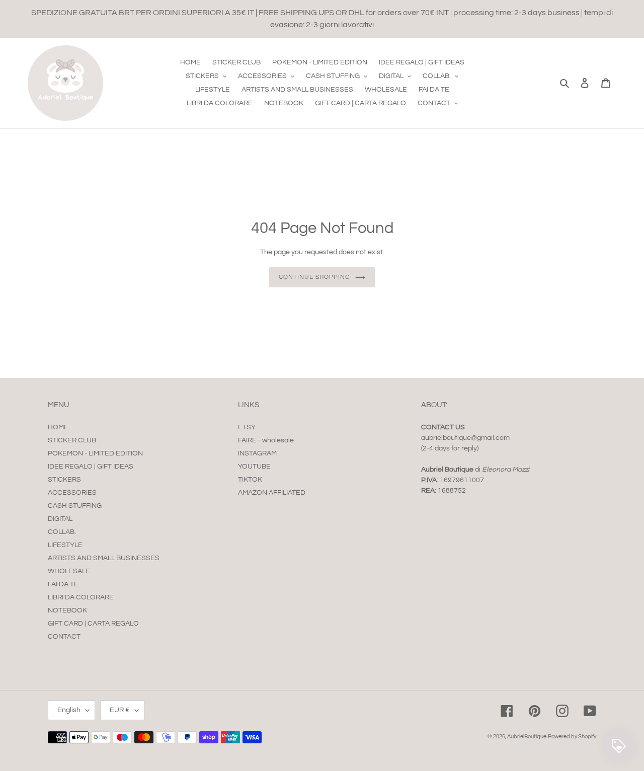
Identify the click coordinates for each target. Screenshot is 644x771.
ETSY (247, 427)
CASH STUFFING (75, 505)
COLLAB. (62, 531)
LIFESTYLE (65, 545)
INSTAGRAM (257, 453)
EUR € (120, 710)
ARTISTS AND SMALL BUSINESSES (103, 558)
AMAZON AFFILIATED (271, 492)
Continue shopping (314, 277)
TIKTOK (250, 479)
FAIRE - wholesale (266, 440)
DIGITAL (60, 518)
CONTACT (64, 636)
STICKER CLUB (72, 440)
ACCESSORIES (72, 492)
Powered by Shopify (572, 736)
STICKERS (64, 479)
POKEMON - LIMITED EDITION (95, 453)
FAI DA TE (63, 584)
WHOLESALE (69, 571)
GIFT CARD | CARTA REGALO (93, 623)
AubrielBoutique (526, 736)
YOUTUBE (254, 466)
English (68, 710)
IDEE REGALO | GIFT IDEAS (90, 466)
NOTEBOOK (67, 610)
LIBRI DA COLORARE (81, 597)
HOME (58, 427)
